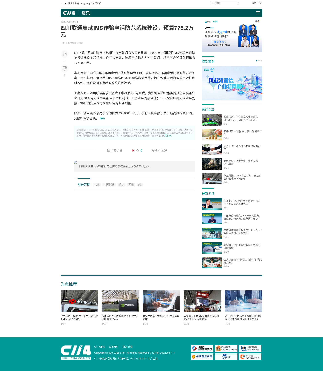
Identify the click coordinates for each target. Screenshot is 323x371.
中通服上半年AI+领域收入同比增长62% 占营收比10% (201, 317)
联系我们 (114, 346)
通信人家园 (73, 3)
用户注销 (152, 358)
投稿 (254, 3)
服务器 (171, 93)
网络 (102, 78)
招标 (99, 57)
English (85, 3)
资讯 (86, 13)
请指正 (168, 135)
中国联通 (167, 52)
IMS (176, 52)
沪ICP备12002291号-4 (162, 352)
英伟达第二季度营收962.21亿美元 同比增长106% (120, 317)
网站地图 (127, 346)
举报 (260, 3)
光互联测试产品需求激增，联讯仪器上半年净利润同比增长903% (243, 317)
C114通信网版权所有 (105, 358)
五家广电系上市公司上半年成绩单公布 (161, 317)
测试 (125, 98)
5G (129, 78)
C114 (63, 3)
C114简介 (99, 346)
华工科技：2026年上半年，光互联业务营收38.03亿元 (79, 317)
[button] (256, 60)
